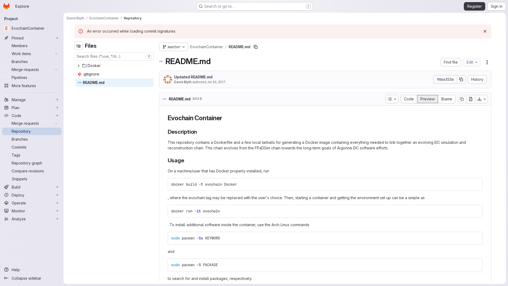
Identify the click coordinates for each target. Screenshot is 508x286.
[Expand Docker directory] (78, 65)
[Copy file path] (255, 47)
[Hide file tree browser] (78, 46)
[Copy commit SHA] (461, 79)
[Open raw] (470, 99)
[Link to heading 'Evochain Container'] (225, 118)
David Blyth (183, 82)
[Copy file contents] (462, 99)
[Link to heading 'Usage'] (187, 160)
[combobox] (114, 56)
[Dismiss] (485, 31)
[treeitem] (114, 65)
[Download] (481, 99)
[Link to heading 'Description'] (200, 131)
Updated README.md (193, 77)
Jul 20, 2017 (216, 82)
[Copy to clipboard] (476, 184)
